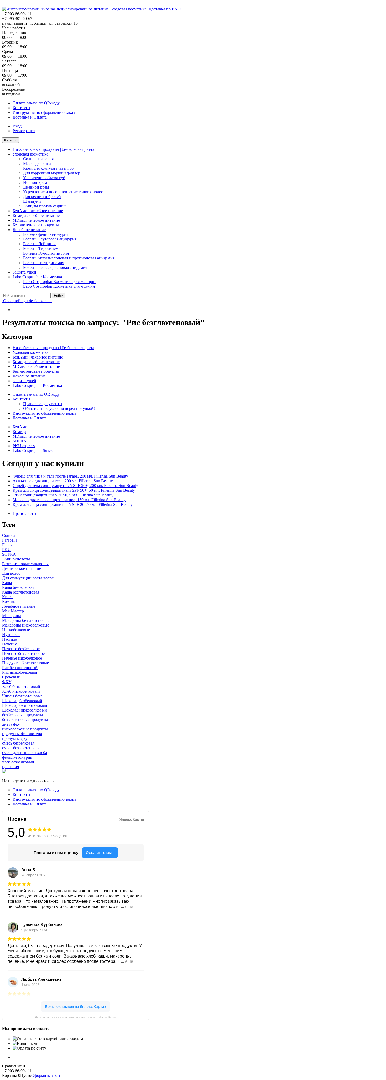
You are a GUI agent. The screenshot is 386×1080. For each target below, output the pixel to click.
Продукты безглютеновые (25, 663)
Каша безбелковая (18, 587)
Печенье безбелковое (21, 648)
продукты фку (15, 738)
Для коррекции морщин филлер (51, 173)
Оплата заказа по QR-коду (36, 103)
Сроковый (11, 677)
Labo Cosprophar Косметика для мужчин (59, 286)
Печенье (9, 644)
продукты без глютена (22, 733)
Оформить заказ (45, 1075)
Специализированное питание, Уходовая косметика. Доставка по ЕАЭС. (119, 9)
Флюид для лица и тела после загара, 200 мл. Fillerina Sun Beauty (70, 476)
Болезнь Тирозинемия (42, 248)
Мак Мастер (13, 611)
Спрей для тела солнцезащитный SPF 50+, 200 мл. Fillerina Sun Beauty (75, 485)
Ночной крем (35, 182)
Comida (8, 535)
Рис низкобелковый (19, 672)
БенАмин (21, 427)
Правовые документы (42, 404)
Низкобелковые (16, 630)
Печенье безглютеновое (23, 653)
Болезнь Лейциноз (39, 244)
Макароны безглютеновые (25, 620)
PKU (6, 549)
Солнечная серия (38, 159)
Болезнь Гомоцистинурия (46, 253)
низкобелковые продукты (25, 729)
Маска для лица (37, 163)
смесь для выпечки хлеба (24, 752)
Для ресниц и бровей (42, 196)
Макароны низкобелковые (25, 625)
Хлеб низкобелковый (21, 691)
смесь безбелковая (18, 743)
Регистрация (24, 131)
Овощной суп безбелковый (27, 300)
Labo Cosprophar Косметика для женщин (59, 281)
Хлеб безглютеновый (21, 686)
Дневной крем (36, 187)
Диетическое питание (21, 568)
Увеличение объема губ (44, 177)
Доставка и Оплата (30, 117)
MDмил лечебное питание (36, 220)
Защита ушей (24, 272)
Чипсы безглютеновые (22, 696)
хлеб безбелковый (18, 762)
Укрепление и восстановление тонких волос (63, 192)
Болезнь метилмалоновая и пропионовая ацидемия (68, 258)
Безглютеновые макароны (25, 564)
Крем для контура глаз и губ (48, 168)
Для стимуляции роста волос (28, 578)
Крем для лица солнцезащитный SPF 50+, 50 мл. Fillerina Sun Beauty (74, 490)
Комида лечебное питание (36, 215)
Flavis (7, 545)
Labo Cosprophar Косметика (37, 277)
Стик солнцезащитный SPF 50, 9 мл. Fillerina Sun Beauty (63, 495)
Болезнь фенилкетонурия (45, 234)
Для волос (11, 573)
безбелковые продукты (22, 715)
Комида (19, 431)
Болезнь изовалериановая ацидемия (55, 267)
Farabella (9, 540)
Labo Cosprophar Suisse (33, 450)
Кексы (7, 597)
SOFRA (20, 441)
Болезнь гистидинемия (43, 262)
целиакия (10, 766)
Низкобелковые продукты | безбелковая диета (53, 149)
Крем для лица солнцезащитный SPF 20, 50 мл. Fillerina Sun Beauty (73, 504)
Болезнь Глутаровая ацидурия (49, 239)
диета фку (11, 724)
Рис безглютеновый (20, 667)
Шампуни (32, 201)
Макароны (11, 615)
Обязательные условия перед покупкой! (59, 408)
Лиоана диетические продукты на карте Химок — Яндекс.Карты (75, 1016)
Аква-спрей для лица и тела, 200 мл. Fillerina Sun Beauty (63, 481)
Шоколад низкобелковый (24, 710)
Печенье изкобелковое (22, 658)
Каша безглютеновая (20, 592)
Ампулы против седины (44, 206)
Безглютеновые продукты (36, 225)
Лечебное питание (29, 229)
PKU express (24, 445)
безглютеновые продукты (25, 719)
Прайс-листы (24, 513)
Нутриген (11, 634)
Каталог (10, 140)
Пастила (9, 639)
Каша (7, 582)
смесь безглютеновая (20, 748)
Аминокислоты (16, 559)
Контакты (21, 107)
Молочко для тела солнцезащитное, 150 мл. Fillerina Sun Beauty (69, 500)
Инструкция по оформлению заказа (44, 112)
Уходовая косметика (30, 154)
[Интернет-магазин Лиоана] (28, 9)
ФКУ (6, 682)
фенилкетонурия (17, 757)
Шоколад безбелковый (22, 700)
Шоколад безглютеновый (24, 705)
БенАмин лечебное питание (38, 210)
